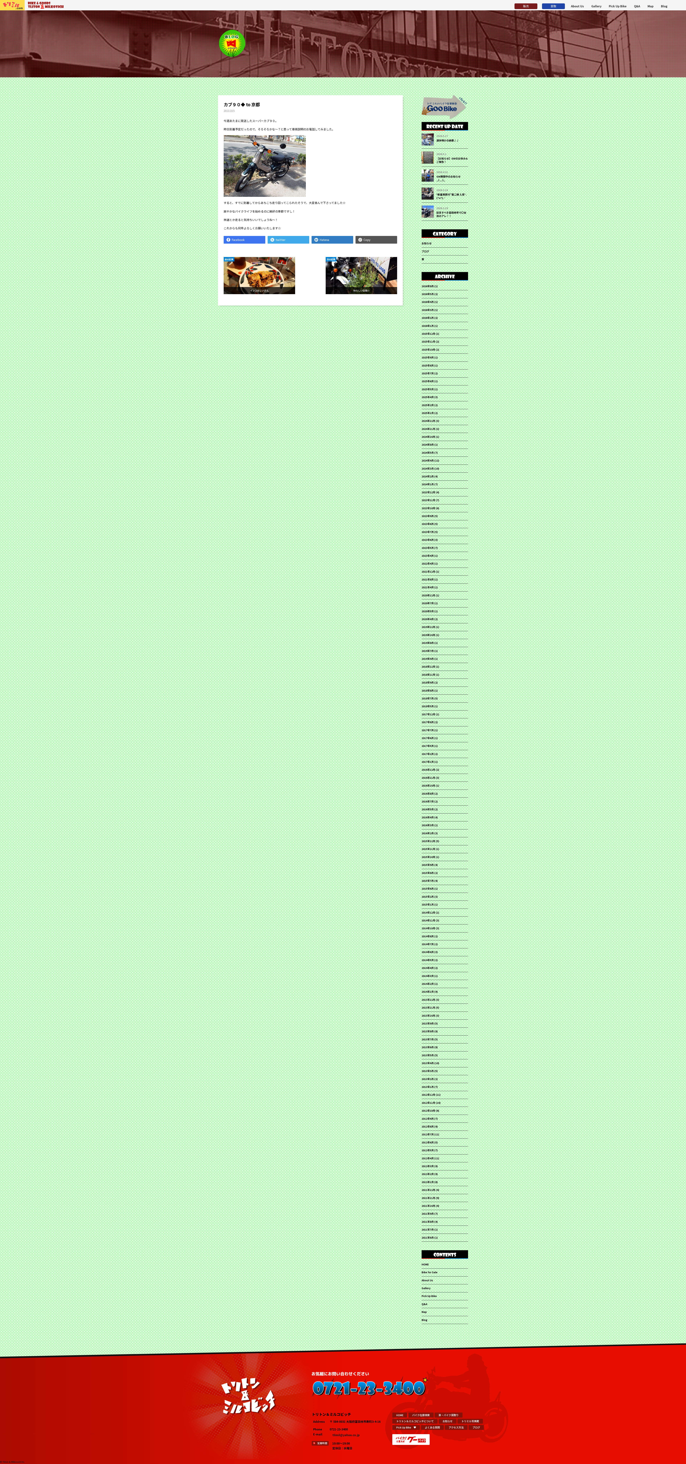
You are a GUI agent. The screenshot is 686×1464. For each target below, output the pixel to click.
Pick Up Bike (618, 6)
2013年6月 (428, 1047)
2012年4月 (428, 1158)
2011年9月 (428, 1213)
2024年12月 (428, 421)
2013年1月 (428, 1087)
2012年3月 (428, 1166)
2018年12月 (428, 666)
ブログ (425, 251)
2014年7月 (428, 944)
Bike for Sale (430, 1272)
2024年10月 (428, 436)
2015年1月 (428, 904)
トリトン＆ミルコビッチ (12, 5)
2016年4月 (428, 817)
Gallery (596, 6)
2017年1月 (428, 762)
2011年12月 (428, 1190)
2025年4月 (428, 397)
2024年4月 (428, 460)
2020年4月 (428, 619)
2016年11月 (428, 777)
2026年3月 (428, 310)
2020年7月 (428, 603)
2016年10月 (428, 785)
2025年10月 (428, 349)
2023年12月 (428, 492)
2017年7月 (428, 730)
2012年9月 (428, 1118)
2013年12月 (428, 999)
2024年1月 (428, 484)
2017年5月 (428, 746)
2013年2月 (428, 1079)
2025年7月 (428, 373)
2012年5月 (428, 1150)
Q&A (637, 6)
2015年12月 (428, 841)
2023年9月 (428, 516)
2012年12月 (428, 1094)
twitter (280, 240)
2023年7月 (428, 532)
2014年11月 (428, 920)
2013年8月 (428, 1031)
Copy (367, 240)
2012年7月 (428, 1134)
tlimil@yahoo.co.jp (346, 1435)
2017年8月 (428, 722)
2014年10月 (428, 928)
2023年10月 (428, 508)
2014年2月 (428, 984)
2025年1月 (428, 413)
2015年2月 (428, 896)
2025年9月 (428, 357)
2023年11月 (428, 500)
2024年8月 (428, 444)
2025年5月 (428, 389)
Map (650, 6)
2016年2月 (428, 833)
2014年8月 (428, 936)
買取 (553, 6)
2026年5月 (428, 294)
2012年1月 (428, 1182)
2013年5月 (428, 1055)
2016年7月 (428, 801)
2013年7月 (428, 1039)
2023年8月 (428, 524)
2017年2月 (428, 754)
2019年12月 (428, 627)
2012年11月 (428, 1102)
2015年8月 (428, 873)
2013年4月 (428, 1063)
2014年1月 (428, 991)
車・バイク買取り (449, 1415)
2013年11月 (428, 1007)
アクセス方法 (456, 1427)
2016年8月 (428, 793)
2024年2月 (428, 476)
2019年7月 (428, 651)
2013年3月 (428, 1071)
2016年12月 (428, 769)
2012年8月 (428, 1126)
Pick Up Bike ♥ (406, 1427)
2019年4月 (428, 658)
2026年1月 (428, 326)
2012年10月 (428, 1110)
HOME (425, 1264)
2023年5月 (428, 548)
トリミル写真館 (470, 1421)
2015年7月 (428, 880)
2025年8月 (428, 365)
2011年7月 (428, 1229)
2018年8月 (428, 690)
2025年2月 (428, 405)
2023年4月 (428, 555)
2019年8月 (428, 643)
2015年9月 (428, 865)
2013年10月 (428, 1015)
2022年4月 (428, 563)
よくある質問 (432, 1427)
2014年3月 (428, 976)
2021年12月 (428, 571)
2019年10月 (428, 635)
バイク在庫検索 (421, 1415)
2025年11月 (428, 341)
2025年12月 (428, 333)
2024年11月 (428, 429)
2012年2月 (428, 1174)
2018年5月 (428, 706)
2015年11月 (428, 849)
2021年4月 (428, 587)
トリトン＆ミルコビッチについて (415, 1421)
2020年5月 (428, 611)
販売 (526, 6)
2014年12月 (428, 912)
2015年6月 (428, 888)
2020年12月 (428, 595)
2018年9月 (428, 682)
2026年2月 (428, 318)
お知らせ (427, 243)
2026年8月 (428, 286)
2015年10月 (428, 857)
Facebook (238, 240)
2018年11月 (428, 674)
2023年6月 (428, 540)
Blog (664, 6)
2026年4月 (428, 302)
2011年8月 (428, 1221)
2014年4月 (428, 968)
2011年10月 (428, 1206)
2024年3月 (428, 468)
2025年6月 (428, 381)
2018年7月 (428, 698)
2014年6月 (428, 952)
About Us (577, 6)
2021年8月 (428, 579)
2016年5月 (428, 809)
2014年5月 (428, 960)
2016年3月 (428, 825)
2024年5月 (428, 452)
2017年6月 (428, 738)
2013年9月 (428, 1023)
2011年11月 (428, 1198)
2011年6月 (428, 1237)
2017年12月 (428, 714)
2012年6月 (428, 1142)
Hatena (324, 240)
